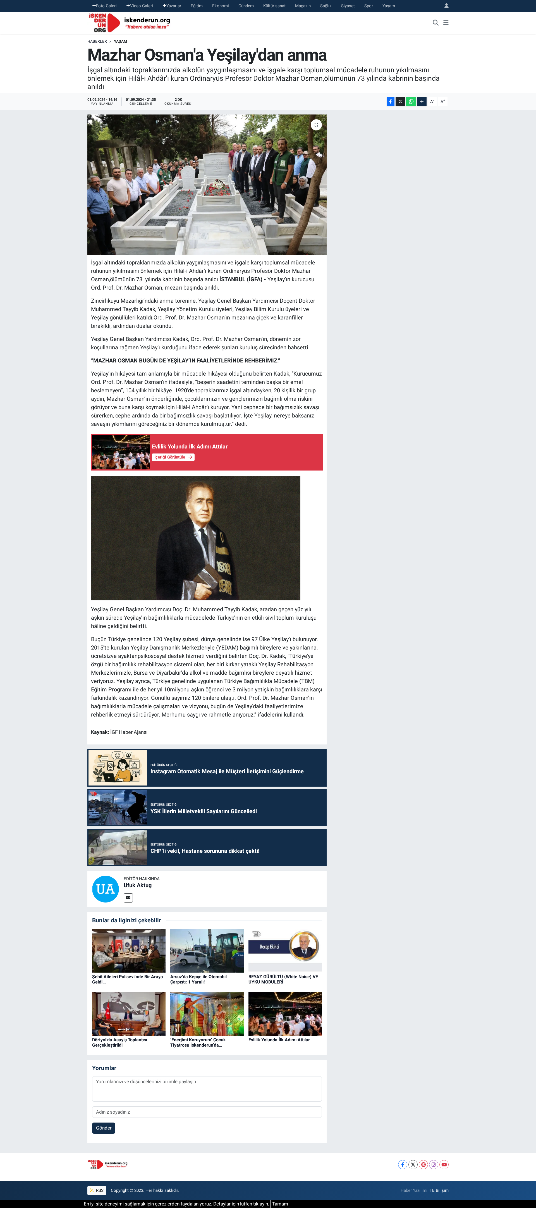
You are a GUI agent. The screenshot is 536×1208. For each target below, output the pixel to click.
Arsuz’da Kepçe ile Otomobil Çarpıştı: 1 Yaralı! (198, 979)
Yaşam (388, 5)
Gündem (246, 5)
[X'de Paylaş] (400, 101)
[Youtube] (444, 1164)
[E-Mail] (128, 898)
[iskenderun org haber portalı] (130, 22)
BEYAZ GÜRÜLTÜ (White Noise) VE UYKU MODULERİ (283, 979)
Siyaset (348, 5)
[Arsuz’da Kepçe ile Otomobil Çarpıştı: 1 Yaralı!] (207, 950)
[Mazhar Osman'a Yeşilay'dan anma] (207, 184)
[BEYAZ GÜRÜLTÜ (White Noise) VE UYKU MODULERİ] (285, 950)
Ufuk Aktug (138, 885)
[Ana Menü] (446, 23)
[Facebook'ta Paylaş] (390, 101)
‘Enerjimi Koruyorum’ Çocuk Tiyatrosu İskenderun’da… (198, 1042)
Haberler (97, 41)
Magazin (303, 5)
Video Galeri (141, 5)
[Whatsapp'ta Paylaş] (411, 101)
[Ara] (435, 23)
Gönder (104, 1128)
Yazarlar (173, 5)
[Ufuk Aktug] (105, 888)
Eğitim (197, 5)
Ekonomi (220, 5)
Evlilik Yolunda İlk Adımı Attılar (279, 1039)
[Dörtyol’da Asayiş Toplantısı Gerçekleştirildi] (129, 1013)
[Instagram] (433, 1164)
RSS (99, 1190)
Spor (368, 5)
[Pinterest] (423, 1164)
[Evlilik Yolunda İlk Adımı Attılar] (285, 1013)
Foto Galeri (106, 5)
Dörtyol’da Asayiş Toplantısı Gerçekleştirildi (119, 1042)
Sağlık (326, 5)
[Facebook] (402, 1164)
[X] (413, 1164)
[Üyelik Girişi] (444, 6)
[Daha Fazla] (422, 101)
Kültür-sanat (274, 5)
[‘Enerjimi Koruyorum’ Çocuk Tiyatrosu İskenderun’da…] (207, 1013)
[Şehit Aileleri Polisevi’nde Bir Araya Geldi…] (129, 950)
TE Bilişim (439, 1190)
